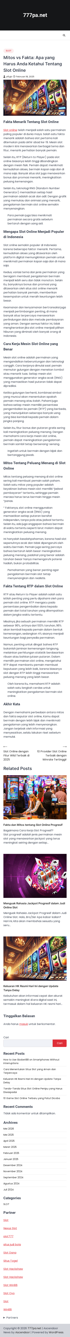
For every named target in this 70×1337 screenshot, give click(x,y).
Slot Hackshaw (13, 1269)
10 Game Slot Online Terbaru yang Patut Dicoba (31, 1098)
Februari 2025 (11, 1153)
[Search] (64, 35)
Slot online (10, 130)
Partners (12, 1318)
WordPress (56, 1332)
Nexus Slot (10, 1228)
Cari (6, 1037)
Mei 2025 (8, 1134)
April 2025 (9, 1141)
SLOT (8, 50)
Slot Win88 (10, 1285)
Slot (5, 1220)
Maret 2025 (10, 1147)
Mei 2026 (8, 1128)
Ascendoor (22, 1332)
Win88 (7, 1309)
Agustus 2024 (11, 1183)
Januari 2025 (10, 1159)
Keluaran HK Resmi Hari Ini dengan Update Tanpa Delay (30, 988)
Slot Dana (9, 1253)
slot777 (8, 1236)
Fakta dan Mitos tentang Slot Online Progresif (33, 824)
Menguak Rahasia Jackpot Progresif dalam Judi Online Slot (34, 905)
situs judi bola (12, 1244)
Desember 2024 (12, 1165)
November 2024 (12, 1171)
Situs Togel (10, 1261)
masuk (23, 1024)
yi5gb (9, 76)
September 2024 (13, 1177)
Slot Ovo (9, 1293)
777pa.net (35, 15)
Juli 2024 (8, 1189)
